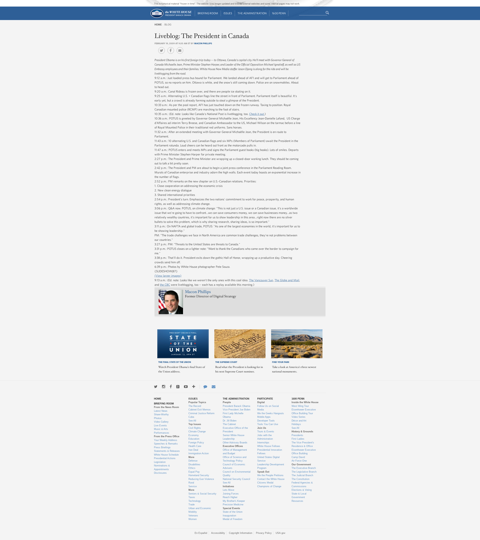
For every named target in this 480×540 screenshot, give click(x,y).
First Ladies (298, 438)
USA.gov (280, 533)
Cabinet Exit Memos (199, 409)
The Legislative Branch (304, 471)
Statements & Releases (167, 451)
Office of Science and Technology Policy (234, 459)
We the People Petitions (270, 475)
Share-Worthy (161, 414)
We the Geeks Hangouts (270, 413)
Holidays (296, 424)
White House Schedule (166, 454)
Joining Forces (231, 493)
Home (158, 24)
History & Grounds (302, 431)
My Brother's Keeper (234, 501)
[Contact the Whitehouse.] (203, 387)
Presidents (297, 435)
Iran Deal (193, 449)
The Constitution (300, 479)
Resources (297, 501)
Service (192, 486)
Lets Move (228, 490)
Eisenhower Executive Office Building (304, 451)
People (227, 402)
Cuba (191, 416)
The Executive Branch (304, 468)
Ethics (191, 468)
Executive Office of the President (235, 430)
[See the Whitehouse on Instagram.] (163, 387)
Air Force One (299, 460)
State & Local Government (299, 495)
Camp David (298, 457)
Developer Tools (266, 420)
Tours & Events (265, 431)
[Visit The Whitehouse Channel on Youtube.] (186, 387)
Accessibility (218, 533)
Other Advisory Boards (235, 442)
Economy (193, 435)
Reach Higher (230, 497)
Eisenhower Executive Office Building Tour (304, 411)
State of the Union (232, 511)
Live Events (160, 425)
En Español (201, 533)
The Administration (252, 13)
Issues (228, 13)
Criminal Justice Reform (201, 413)
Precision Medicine (233, 504)
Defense (192, 460)
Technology (194, 501)
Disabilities (194, 464)
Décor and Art (299, 420)
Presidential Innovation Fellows (269, 451)
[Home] (170, 17)
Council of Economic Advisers (234, 466)
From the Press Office (166, 436)
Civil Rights (194, 428)
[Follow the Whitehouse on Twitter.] (156, 387)
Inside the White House (305, 402)
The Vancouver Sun (261, 280)
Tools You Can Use (267, 424)
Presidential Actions (165, 458)
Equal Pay (194, 471)
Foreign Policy (196, 442)
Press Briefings (162, 447)
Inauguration (229, 515)
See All (192, 420)
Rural (191, 482)
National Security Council (236, 479)
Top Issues (194, 424)
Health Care (194, 446)
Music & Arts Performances (161, 431)
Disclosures (160, 472)
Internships (263, 442)
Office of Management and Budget (235, 451)
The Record (194, 406)
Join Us (261, 428)
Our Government (301, 464)
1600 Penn (279, 13)
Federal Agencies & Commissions (302, 484)
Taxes (191, 497)
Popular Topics (197, 402)
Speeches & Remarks (166, 443)
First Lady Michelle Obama (233, 415)
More (191, 457)
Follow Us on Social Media (268, 408)
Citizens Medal (265, 482)
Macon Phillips (203, 43)
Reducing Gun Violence (201, 479)
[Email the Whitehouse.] (213, 387)
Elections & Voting (302, 490)
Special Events (231, 508)
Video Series (298, 416)
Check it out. (257, 114)
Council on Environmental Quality (236, 473)
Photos (158, 418)
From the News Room (166, 407)
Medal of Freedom (232, 519)
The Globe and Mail (286, 280)
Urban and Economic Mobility (199, 510)
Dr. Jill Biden (229, 420)
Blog (167, 24)
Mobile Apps (264, 416)
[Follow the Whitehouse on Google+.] (177, 387)
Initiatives (228, 486)
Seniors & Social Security (202, 493)
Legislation (160, 462)
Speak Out (263, 471)
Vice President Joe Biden (236, 409)
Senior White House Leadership (233, 437)
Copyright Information (240, 533)
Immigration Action (198, 453)
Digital (261, 402)
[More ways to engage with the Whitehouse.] (193, 387)
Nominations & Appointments (162, 467)
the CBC (165, 284)
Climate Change (197, 431)
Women (192, 519)
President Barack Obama (236, 406)
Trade (191, 504)
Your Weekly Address (165, 440)
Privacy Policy (264, 533)
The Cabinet (229, 424)
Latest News (160, 410)
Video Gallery (161, 421)
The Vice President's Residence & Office (303, 444)
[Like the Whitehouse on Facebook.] (171, 387)
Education (193, 438)
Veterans (193, 515)
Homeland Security (198, 475)
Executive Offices (233, 446)
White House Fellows (268, 446)
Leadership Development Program (270, 466)
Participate (265, 398)
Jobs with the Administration (265, 437)
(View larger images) (167, 275)
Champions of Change (269, 486)
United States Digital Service (268, 459)
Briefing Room (208, 13)
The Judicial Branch (302, 475)
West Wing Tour (300, 406)
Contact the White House (270, 479)
